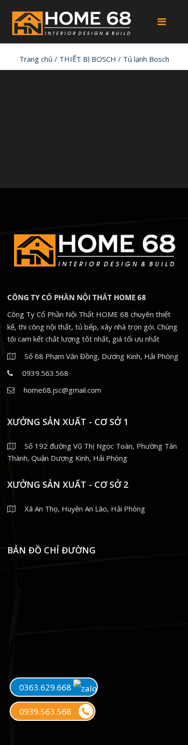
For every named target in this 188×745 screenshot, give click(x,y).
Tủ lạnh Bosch (146, 59)
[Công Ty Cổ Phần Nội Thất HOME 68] (71, 21)
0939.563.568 (45, 711)
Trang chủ (36, 59)
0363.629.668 (46, 687)
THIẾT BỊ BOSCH (87, 59)
